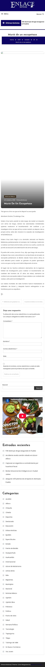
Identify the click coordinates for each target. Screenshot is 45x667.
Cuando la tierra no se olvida (33, 302)
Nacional (9, 589)
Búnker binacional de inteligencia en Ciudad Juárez (22, 472)
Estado (8, 544)
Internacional (10, 562)
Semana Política (12, 625)
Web (4, 356)
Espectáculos (10, 539)
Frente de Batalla (12, 548)
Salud (8, 620)
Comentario (7, 321)
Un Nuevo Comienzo (13, 647)
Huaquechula (10, 553)
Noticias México (10, 196)
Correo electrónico (10, 349)
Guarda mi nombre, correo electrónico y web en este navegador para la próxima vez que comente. (21, 367)
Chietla (8, 512)
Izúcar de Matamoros (13, 566)
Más (7, 575)
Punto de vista (11, 616)
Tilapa (8, 638)
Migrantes (9, 580)
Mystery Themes (36, 665)
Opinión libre (10, 602)
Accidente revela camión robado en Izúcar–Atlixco (22, 457)
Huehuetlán (10, 557)
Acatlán (8, 499)
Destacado (10, 521)
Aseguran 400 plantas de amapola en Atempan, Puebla (23, 480)
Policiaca (9, 607)
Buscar (39, 14)
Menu (6, 14)
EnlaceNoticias (22, 200)
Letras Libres (10, 571)
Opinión (8, 598)
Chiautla (9, 508)
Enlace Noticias (11, 530)
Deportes (9, 517)
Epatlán (8, 535)
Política (8, 611)
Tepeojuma (10, 634)
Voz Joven (9, 652)
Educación (9, 526)
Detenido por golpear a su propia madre (13, 302)
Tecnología (10, 629)
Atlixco (8, 503)
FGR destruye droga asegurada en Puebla (21, 451)
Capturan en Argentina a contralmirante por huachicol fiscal (22, 465)
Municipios (9, 584)
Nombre (6, 341)
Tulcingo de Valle (12, 643)
